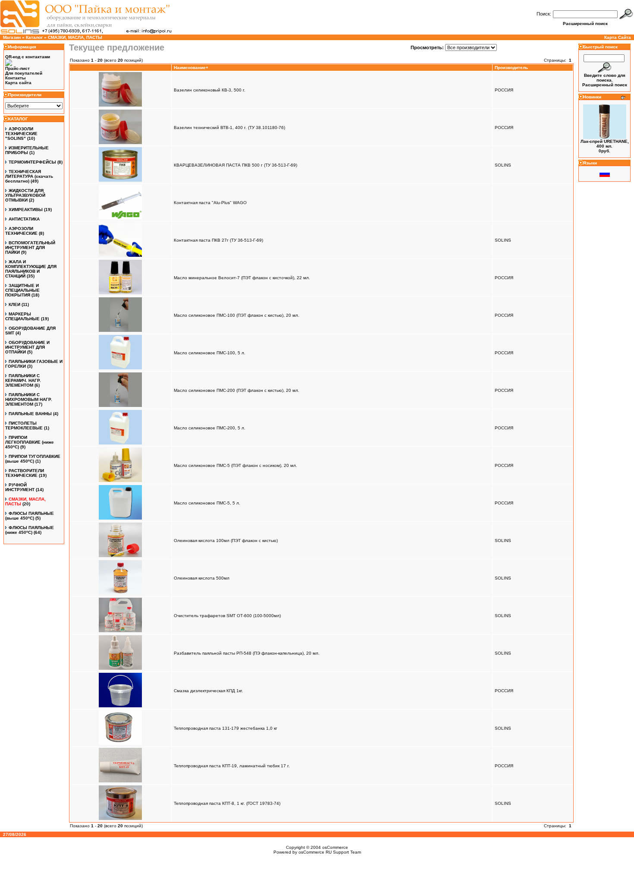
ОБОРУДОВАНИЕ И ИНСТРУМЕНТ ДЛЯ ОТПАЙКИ (27, 347)
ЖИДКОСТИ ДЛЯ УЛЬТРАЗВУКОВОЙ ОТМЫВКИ (25, 195)
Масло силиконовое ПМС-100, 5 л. (209, 352)
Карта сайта (18, 82)
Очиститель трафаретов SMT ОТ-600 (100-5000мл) (227, 615)
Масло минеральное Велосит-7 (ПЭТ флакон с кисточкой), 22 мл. (242, 277)
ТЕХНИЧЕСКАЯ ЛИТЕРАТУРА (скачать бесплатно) (29, 176)
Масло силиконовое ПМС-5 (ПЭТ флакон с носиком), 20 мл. (235, 465)
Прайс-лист (17, 68)
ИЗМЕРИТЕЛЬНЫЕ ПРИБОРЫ (27, 150)
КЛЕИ (14, 304)
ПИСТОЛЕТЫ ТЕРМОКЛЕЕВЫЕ (24, 425)
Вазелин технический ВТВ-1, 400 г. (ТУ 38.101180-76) (229, 127)
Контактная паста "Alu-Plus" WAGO (210, 202)
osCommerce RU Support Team (329, 852)
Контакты (15, 78)
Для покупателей (23, 73)
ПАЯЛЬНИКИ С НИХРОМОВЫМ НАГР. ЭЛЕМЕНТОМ (28, 399)
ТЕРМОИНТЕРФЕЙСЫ (32, 162)
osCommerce (335, 847)
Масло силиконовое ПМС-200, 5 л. (209, 428)
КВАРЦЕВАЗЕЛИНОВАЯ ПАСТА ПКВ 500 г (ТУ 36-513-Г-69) (235, 165)
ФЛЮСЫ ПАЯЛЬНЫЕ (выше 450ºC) (29, 515)
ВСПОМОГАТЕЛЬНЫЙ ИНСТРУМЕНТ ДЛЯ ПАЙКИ (30, 247)
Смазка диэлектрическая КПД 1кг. (208, 690)
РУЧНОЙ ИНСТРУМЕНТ (20, 487)
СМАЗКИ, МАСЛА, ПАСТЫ (75, 37)
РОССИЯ (504, 90)
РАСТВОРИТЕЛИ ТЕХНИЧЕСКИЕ (24, 473)
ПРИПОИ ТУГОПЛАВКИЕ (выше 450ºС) (32, 458)
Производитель (511, 67)
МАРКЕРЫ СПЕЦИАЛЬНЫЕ (22, 316)
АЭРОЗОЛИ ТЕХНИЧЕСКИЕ (21, 231)
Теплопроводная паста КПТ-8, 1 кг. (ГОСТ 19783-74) (227, 803)
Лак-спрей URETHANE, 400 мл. (605, 143)
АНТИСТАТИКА (24, 219)
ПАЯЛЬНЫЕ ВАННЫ (30, 413)
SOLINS (503, 165)
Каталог (34, 37)
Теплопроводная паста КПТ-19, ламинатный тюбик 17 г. (232, 765)
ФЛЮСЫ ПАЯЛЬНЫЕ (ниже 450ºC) (29, 530)
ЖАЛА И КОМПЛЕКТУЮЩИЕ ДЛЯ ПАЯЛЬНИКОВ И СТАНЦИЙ (30, 268)
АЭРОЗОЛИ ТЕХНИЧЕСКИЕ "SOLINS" (21, 133)
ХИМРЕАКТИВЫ (26, 209)
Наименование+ (191, 67)
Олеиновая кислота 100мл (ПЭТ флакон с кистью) (226, 540)
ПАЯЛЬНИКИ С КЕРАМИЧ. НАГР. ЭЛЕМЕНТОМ (23, 380)
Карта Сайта (617, 37)
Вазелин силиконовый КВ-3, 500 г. (209, 90)
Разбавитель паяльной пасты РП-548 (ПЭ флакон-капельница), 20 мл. (247, 653)
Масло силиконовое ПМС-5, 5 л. (207, 503)
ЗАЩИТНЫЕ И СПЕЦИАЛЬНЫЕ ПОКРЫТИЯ (22, 290)
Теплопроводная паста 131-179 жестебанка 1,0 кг (225, 728)
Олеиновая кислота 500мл (201, 578)
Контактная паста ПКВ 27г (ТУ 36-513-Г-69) (218, 240)
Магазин (12, 37)
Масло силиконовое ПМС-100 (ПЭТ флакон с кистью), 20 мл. (236, 315)
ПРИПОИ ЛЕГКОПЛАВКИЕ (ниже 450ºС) (29, 442)
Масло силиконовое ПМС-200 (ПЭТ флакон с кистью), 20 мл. (236, 390)
